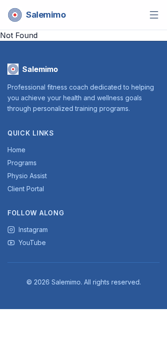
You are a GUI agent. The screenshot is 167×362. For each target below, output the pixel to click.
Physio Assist (27, 176)
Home (16, 150)
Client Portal (25, 189)
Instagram (33, 229)
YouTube (32, 242)
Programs (22, 163)
